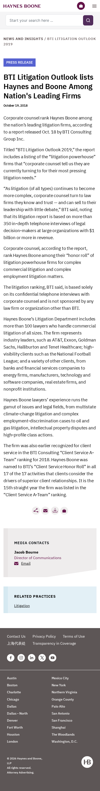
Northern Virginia (64, 692)
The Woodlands (63, 734)
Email (25, 563)
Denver (12, 720)
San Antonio (61, 713)
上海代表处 (16, 643)
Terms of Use (74, 636)
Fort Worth (15, 727)
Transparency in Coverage (54, 643)
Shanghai (59, 727)
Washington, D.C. (64, 741)
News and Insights (23, 38)
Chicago (13, 699)
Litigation (22, 605)
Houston (13, 734)
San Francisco (62, 720)
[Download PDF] (55, 511)
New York (59, 685)
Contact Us (16, 636)
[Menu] (94, 6)
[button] (64, 511)
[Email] (45, 511)
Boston (12, 685)
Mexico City (60, 678)
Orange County (63, 699)
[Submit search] (88, 20)
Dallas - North (17, 713)
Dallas (12, 706)
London (12, 741)
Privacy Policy (44, 636)
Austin (12, 678)
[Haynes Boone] (22, 6)
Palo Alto (58, 706)
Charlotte (14, 692)
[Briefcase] (81, 6)
